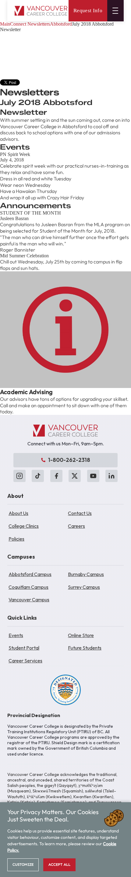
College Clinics (24, 526)
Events (16, 635)
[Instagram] (19, 476)
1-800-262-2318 (69, 459)
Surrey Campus (84, 587)
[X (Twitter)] (75, 476)
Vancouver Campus (29, 599)
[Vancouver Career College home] (41, 11)
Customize (23, 864)
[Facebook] (56, 476)
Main (5, 24)
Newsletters (38, 24)
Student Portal (24, 648)
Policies (16, 539)
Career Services (25, 661)
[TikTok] (38, 476)
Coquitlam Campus (28, 587)
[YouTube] (93, 476)
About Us (18, 513)
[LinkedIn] (111, 476)
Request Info (87, 10)
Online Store (81, 635)
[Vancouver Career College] (65, 431)
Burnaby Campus (86, 574)
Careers (76, 526)
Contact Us (80, 513)
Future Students (84, 648)
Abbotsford (61, 24)
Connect (18, 24)
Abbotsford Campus (30, 574)
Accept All (59, 864)
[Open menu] (115, 10)
